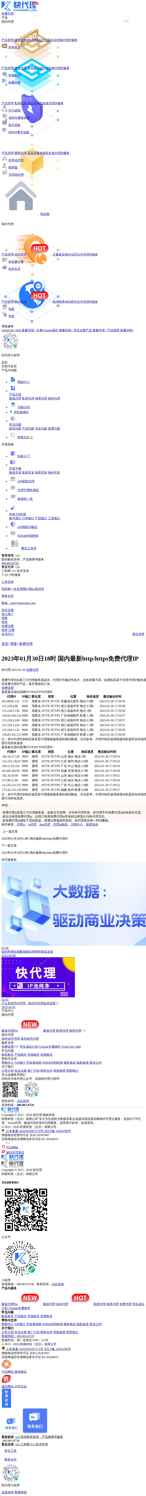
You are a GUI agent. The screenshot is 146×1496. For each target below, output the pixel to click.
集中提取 (14, 125)
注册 (11, 630)
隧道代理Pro (10, 1030)
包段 (11, 309)
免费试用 (8, 688)
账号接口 (15, 518)
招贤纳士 (72, 1070)
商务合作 (46, 1070)
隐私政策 (83, 1062)
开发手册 (15, 468)
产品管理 (8, 40)
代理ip (21, 824)
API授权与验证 (27, 527)
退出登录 (138, 634)
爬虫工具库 (28, 548)
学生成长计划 (29, 1046)
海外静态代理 (30, 1038)
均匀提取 (14, 110)
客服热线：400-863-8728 (18, 1336)
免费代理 (26, 644)
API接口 (19, 1062)
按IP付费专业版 (18, 132)
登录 (5, 622)
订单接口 (28, 518)
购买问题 (15, 428)
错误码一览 (25, 498)
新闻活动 (92, 824)
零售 (11, 316)
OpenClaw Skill (71, 1046)
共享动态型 (16, 160)
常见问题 (15, 424)
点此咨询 (23, 1101)
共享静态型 (16, 174)
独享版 (12, 167)
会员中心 (8, 634)
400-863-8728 (10, 563)
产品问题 (28, 428)
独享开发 (41, 472)
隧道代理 (15, 398)
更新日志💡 (25, 437)
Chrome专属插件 (50, 1046)
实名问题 (41, 428)
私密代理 (28, 398)
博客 (13, 644)
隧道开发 (15, 472)
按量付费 (14, 82)
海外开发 (54, 472)
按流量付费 (16, 261)
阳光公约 (96, 1062)
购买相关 (8, 1054)
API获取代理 (25, 481)
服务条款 (70, 1062)
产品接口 (41, 518)
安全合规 (20, 1070)
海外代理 (54, 398)
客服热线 (20, 1492)
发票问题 (54, 428)
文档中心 (77, 824)
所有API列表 (17, 514)
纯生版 (44, 214)
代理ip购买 (60, 824)
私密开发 (28, 472)
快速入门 (23, 456)
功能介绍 (24, 407)
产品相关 (20, 1054)
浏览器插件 (21, 412)
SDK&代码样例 (27, 535)
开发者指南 (33, 1062)
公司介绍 (8, 1070)
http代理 (45, 824)
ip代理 (32, 824)
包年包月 (14, 47)
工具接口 (54, 518)
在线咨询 (8, 1492)
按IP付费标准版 (19, 117)
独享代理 (41, 398)
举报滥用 (59, 1070)
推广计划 (33, 1070)
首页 (5, 644)
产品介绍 (15, 394)
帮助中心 (23, 382)
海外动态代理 (11, 1038)
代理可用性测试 (28, 490)
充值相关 (33, 1054)
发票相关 (46, 1054)
